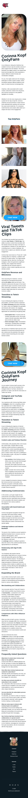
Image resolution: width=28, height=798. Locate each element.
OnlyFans (14, 754)
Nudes (14, 766)
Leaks (14, 764)
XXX (14, 769)
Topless (14, 771)
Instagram (14, 751)
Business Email (14, 756)
